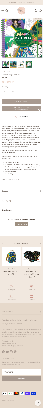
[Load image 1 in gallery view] (21, 38)
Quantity (5, 87)
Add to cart (21, 102)
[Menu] (2, 10)
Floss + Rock (6, 71)
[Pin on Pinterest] (10, 201)
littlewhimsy (10, 400)
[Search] (8, 10)
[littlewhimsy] (21, 10)
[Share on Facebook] (7, 201)
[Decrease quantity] (4, 91)
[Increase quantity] (13, 91)
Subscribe (21, 378)
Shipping (5, 191)
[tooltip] (39, 110)
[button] (21, 108)
